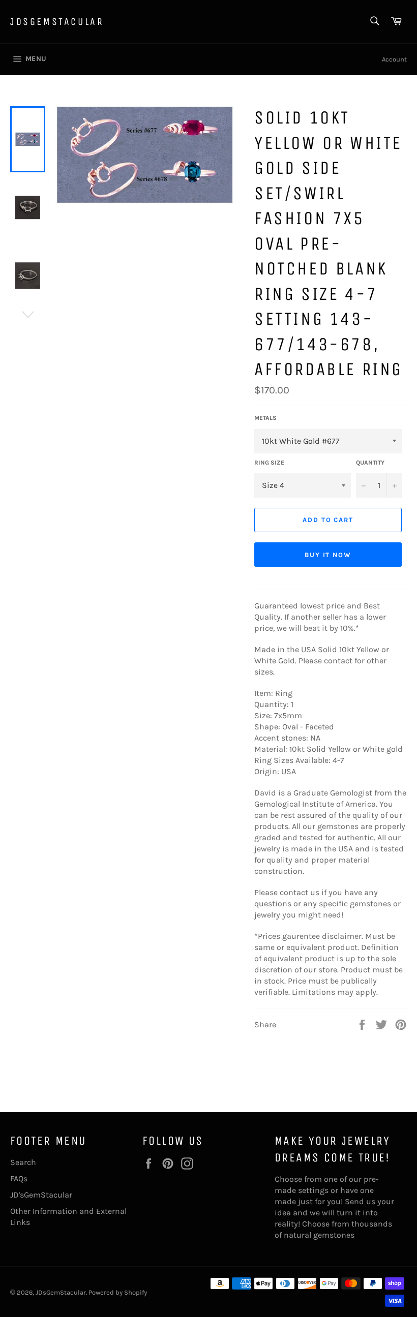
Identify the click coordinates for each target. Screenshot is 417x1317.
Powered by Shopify (117, 1292)
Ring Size (269, 462)
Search (23, 1162)
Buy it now (328, 555)
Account (394, 59)
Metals (265, 417)
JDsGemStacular (57, 21)
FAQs (18, 1178)
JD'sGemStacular (41, 1195)
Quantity (370, 462)
